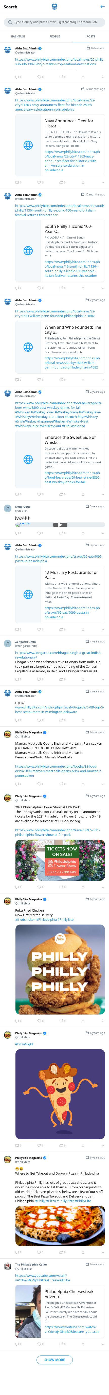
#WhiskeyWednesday (31, 416)
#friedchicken (25, 919)
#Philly (40, 1201)
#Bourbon (56, 416)
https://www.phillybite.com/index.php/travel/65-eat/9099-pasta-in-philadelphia (58, 558)
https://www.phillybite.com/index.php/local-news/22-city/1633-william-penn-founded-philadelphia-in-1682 (55, 313)
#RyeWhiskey (88, 416)
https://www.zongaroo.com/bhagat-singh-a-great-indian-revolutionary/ (58, 655)
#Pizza (51, 1201)
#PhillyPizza (65, 1201)
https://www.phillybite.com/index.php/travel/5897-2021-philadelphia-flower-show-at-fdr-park (57, 832)
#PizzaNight (24, 1044)
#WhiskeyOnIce (27, 426)
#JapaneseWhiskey (51, 421)
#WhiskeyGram (66, 412)
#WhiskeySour (50, 426)
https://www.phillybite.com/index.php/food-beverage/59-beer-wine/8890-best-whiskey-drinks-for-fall (58, 405)
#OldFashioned (73, 426)
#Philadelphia (46, 919)
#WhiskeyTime (90, 412)
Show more (54, 1360)
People (54, 36)
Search (10, 7)
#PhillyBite (66, 919)
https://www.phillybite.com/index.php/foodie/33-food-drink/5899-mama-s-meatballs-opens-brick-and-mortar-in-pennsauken (58, 771)
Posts (90, 36)
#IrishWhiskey (26, 421)
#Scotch (71, 416)
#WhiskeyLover (42, 412)
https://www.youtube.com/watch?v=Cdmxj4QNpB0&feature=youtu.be (42, 1277)
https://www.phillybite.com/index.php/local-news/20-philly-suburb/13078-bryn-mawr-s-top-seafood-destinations (59, 61)
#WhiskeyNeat (77, 421)
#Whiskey (22, 412)
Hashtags (18, 36)
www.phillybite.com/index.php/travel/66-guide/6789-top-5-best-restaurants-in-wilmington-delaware (59, 709)
